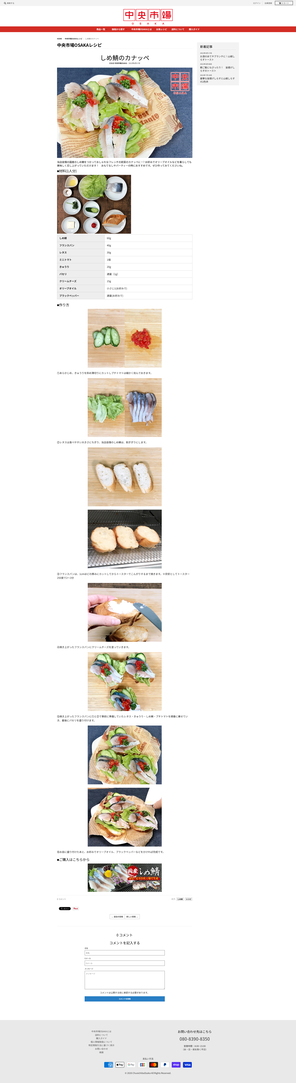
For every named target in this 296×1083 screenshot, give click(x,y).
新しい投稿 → (132, 916)
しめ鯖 (180, 899)
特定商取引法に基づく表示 (101, 1045)
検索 (101, 1052)
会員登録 (268, 3)
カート (285, 3)
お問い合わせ (101, 1048)
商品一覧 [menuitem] (101, 29)
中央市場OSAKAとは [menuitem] (141, 29)
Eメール (88, 958)
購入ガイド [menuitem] (194, 29)
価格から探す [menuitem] (118, 29)
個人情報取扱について (101, 1041)
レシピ (188, 899)
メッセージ (89, 968)
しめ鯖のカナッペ (124, 57)
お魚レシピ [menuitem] (161, 29)
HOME (59, 38)
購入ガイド (101, 1038)
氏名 (86, 948)
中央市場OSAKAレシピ (73, 38)
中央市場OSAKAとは (101, 1031)
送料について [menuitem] (177, 29)
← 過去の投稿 (117, 916)
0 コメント (61, 899)
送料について (101, 1034)
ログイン (257, 3)
